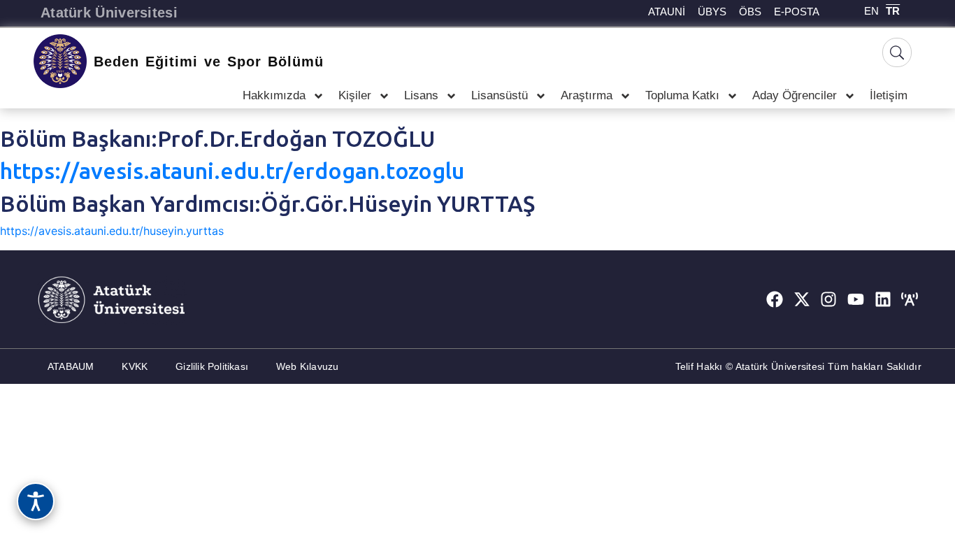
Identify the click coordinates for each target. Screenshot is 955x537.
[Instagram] (829, 299)
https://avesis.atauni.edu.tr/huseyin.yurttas (112, 231)
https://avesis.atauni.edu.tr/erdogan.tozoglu (232, 170)
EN (871, 11)
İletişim (888, 95)
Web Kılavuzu (307, 366)
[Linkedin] (883, 299)
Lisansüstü (499, 95)
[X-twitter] (802, 299)
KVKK (135, 366)
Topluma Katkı (682, 95)
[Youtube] (856, 299)
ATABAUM (71, 366)
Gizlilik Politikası (211, 366)
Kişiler (354, 95)
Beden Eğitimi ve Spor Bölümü (209, 61)
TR (893, 11)
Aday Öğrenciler (794, 95)
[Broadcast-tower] (909, 299)
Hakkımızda (274, 95)
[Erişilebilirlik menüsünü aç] (36, 501)
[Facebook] (775, 299)
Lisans (421, 95)
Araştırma (586, 95)
